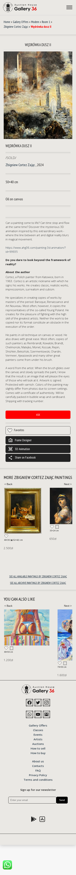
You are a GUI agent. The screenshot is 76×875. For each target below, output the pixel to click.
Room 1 (46, 22)
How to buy (38, 752)
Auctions (38, 743)
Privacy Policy (38, 774)
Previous (8, 484)
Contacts (38, 765)
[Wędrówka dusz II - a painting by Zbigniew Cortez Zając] (38, 95)
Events (38, 734)
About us (38, 761)
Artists (38, 739)
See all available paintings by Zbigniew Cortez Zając (38, 576)
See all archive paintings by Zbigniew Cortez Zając (38, 583)
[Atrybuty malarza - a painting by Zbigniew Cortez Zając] (23, 511)
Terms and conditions (38, 779)
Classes (38, 729)
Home (7, 22)
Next (67, 484)
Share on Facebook (22, 457)
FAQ (38, 770)
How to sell (38, 748)
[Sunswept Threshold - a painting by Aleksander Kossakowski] (26, 627)
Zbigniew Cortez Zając (16, 27)
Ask (38, 414)
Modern (35, 22)
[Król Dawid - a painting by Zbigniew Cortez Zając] (63, 506)
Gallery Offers (20, 22)
